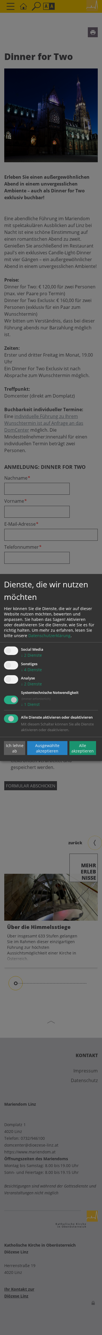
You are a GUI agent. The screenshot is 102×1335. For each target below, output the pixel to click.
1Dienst (30, 704)
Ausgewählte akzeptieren (47, 748)
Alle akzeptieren (82, 748)
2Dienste (31, 655)
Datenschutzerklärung (49, 635)
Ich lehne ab (15, 748)
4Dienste (31, 669)
